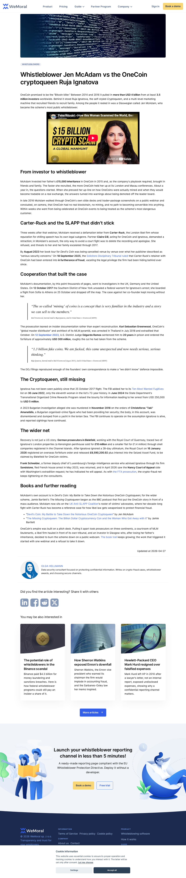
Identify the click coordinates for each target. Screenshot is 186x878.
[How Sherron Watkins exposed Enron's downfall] (93, 638)
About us (63, 843)
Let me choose (85, 862)
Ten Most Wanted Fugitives (148, 388)
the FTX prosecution (124, 471)
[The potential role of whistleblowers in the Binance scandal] (42, 638)
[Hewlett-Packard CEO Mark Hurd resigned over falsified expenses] (143, 638)
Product (47, 6)
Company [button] (123, 6)
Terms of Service (68, 833)
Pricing (63, 6)
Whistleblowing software (135, 833)
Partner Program (101, 6)
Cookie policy (104, 833)
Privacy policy (87, 833)
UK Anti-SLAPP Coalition (83, 503)
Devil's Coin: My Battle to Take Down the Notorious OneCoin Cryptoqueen (70, 514)
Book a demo (173, 6)
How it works (128, 839)
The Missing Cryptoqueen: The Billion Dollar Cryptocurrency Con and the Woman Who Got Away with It (87, 518)
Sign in (155, 6)
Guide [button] (78, 6)
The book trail (109, 537)
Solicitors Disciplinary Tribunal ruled (107, 255)
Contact (75, 843)
